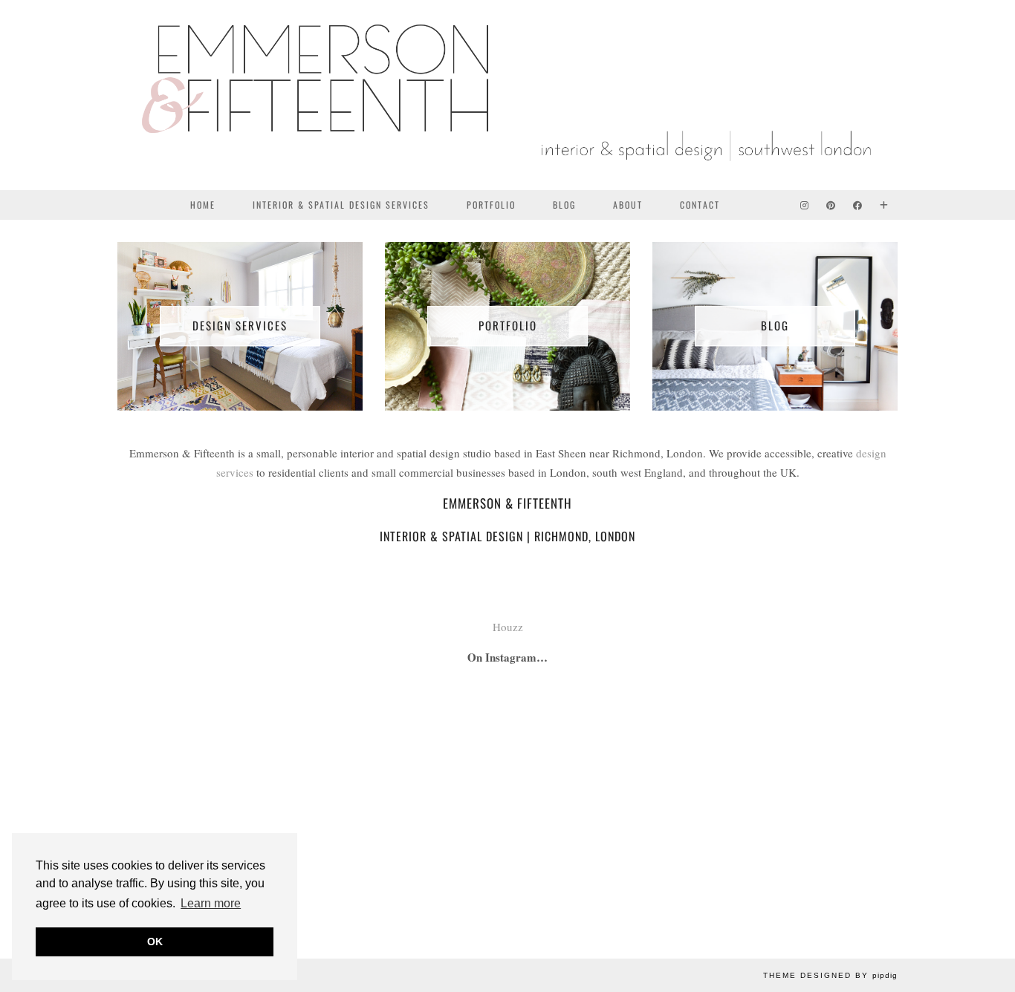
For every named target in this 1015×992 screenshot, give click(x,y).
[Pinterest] (831, 205)
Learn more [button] (211, 903)
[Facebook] (858, 205)
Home (202, 204)
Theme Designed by (830, 975)
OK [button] (155, 941)
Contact (700, 204)
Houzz (508, 626)
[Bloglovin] (884, 205)
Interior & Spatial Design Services (341, 204)
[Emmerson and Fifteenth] (507, 95)
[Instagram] (805, 205)
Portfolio (491, 204)
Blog (564, 204)
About (628, 204)
